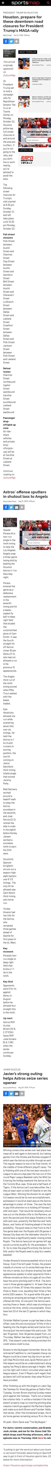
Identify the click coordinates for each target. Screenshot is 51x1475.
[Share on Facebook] (5, 41)
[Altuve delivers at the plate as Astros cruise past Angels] (24, 101)
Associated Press (38, 65)
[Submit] (48, 3)
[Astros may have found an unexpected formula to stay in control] (24, 82)
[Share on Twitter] (11, 41)
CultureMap (9, 75)
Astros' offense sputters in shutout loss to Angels (25, 494)
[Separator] (16, 41)
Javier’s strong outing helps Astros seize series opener (25, 1078)
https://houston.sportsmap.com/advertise (25, 1465)
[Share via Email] (16, 507)
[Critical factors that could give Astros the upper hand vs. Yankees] (24, 63)
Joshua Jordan (37, 84)
